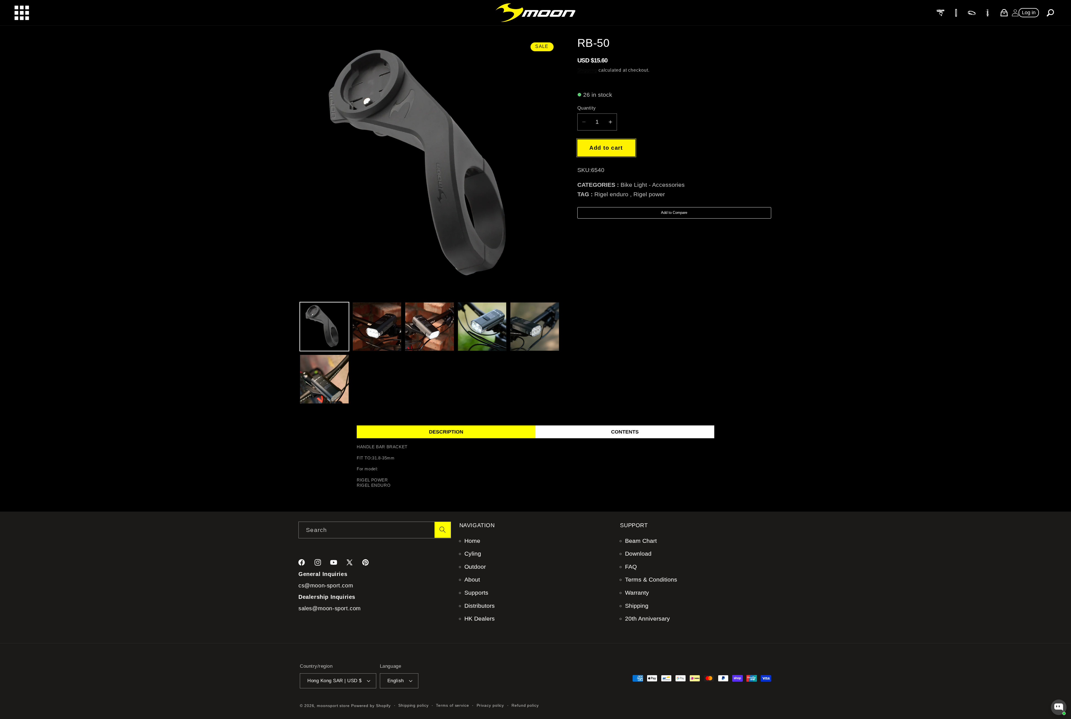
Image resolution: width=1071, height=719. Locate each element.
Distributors (479, 605)
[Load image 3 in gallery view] (429, 326)
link (940, 12)
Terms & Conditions (651, 579)
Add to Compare (674, 212)
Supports (476, 592)
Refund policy (525, 705)
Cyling (472, 553)
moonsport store (333, 705)
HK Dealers (479, 618)
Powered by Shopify (371, 705)
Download (638, 553)
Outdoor (475, 566)
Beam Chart (641, 541)
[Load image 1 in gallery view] (324, 326)
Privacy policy (490, 705)
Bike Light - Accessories (653, 184)
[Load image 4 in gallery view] (482, 326)
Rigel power (649, 194)
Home (472, 541)
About (472, 579)
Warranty (637, 592)
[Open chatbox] (1059, 707)
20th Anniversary (647, 618)
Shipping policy (413, 705)
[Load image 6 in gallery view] (324, 379)
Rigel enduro (611, 194)
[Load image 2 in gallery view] (377, 326)
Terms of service (452, 705)
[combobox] (375, 530)
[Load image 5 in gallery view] (534, 326)
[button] (1050, 12)
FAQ (631, 566)
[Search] (442, 530)
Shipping (587, 70)
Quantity (586, 108)
